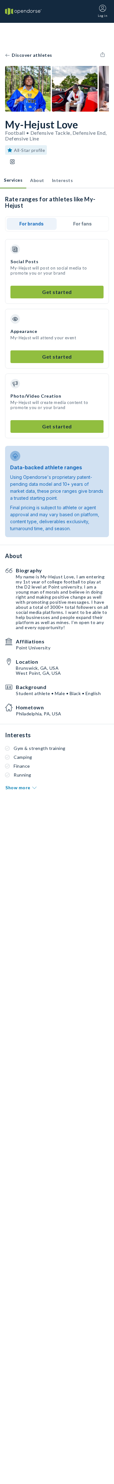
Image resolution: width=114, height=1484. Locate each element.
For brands (31, 223)
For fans (82, 223)
